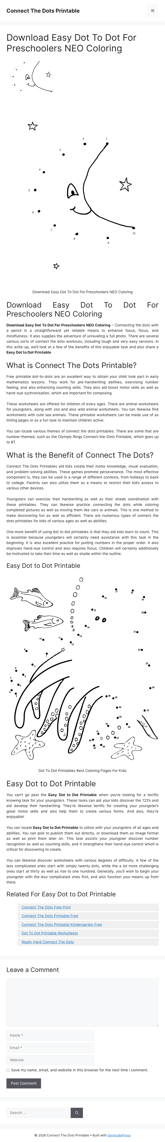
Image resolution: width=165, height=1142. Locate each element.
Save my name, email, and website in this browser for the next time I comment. (79, 1070)
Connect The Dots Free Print (46, 907)
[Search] (77, 1113)
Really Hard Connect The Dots (48, 942)
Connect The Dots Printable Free (50, 916)
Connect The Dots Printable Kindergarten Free (62, 924)
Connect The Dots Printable (43, 10)
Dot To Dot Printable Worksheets (50, 933)
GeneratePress (119, 1135)
